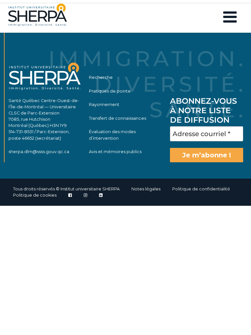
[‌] (85, 195)
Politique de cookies (35, 195)
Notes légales (145, 188)
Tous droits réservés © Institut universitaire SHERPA (66, 188)
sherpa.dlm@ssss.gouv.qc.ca (38, 151)
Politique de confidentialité (201, 188)
